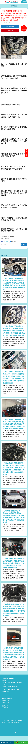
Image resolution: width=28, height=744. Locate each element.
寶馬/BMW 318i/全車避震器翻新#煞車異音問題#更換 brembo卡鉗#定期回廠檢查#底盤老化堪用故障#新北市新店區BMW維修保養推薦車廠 (13, 563)
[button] (25, 47)
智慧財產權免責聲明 (7, 698)
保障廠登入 (5, 707)
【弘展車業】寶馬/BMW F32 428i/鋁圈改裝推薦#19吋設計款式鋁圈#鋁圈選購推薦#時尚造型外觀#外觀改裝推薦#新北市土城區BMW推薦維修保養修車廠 (14, 330)
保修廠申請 (5, 705)
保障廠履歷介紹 (10, 26)
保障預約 (10, 30)
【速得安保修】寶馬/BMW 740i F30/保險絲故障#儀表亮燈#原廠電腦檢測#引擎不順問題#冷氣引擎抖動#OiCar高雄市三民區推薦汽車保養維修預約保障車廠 (14, 424)
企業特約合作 (5, 700)
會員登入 (5, 742)
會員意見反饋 (5, 702)
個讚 (6, 241)
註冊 (10, 742)
